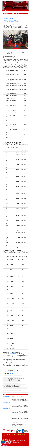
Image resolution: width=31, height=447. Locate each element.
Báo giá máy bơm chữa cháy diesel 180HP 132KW (19, 408)
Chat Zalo (2, 440)
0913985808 (4, 443)
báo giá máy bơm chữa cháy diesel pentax (19, 378)
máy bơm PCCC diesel (12, 353)
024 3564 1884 (9, 371)
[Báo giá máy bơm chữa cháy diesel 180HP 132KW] (7, 408)
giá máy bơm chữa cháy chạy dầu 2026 (8, 385)
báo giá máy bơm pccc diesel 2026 (15, 380)
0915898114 (10, 372)
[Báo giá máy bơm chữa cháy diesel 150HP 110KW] (7, 414)
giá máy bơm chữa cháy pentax (23, 387)
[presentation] (3, 430)
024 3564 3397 (14, 371)
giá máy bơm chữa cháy (15, 384)
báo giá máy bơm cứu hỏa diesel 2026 (8, 379)
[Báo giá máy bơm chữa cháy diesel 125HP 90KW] (7, 420)
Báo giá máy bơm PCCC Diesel (7, 380)
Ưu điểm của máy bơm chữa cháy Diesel (9, 17)
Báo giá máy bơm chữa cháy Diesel (8, 18)
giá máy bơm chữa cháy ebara (7, 387)
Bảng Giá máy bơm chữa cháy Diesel (9, 23)
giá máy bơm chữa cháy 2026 (22, 384)
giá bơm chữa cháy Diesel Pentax (7, 384)
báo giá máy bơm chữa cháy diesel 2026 (8, 378)
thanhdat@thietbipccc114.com (10, 374)
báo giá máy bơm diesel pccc (16, 379)
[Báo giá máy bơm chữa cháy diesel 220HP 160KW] (7, 402)
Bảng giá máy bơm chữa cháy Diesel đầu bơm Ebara (11, 20)
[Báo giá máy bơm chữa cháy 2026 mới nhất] (7, 396)
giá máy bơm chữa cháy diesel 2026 (15, 386)
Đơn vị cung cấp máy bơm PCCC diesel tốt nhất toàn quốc (11, 21)
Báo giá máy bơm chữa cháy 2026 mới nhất (18, 396)
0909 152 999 (11, 373)
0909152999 (4, 445)
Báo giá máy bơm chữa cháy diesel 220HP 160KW (19, 402)
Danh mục (6, 10)
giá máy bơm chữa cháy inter (14, 387)
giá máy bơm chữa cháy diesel (7, 386)
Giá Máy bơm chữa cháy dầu (17, 385)
